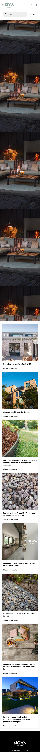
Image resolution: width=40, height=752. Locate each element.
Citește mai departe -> (10, 368)
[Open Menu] (36, 14)
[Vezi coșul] (32, 5)
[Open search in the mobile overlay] (15, 14)
